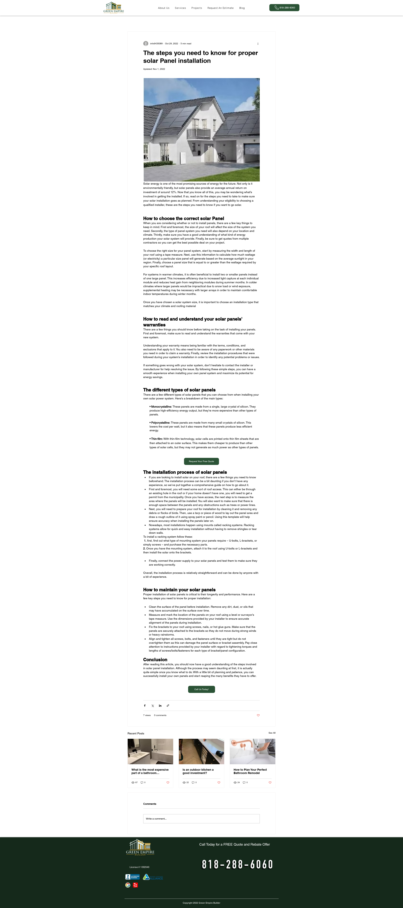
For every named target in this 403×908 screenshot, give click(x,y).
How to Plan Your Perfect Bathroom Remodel (250, 771)
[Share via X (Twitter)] (152, 705)
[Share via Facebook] (144, 705)
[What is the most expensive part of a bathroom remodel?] (150, 751)
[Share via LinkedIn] (160, 705)
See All (272, 733)
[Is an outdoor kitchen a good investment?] (201, 751)
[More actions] (258, 43)
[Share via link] (167, 705)
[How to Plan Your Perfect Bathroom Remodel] (252, 751)
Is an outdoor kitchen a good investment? (198, 771)
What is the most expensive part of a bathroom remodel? (150, 771)
